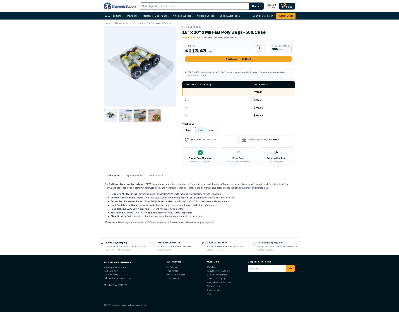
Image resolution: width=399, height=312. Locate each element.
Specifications (135, 175)
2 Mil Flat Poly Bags (121, 23)
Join (290, 268)
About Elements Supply (218, 271)
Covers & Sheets (206, 16)
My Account (172, 267)
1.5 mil (188, 130)
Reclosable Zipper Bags (156, 16)
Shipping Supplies (183, 16)
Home (107, 23)
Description (113, 175)
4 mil (211, 130)
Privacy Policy (213, 286)
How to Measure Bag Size (219, 282)
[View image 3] (140, 115)
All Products (115, 16)
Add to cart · (238, 59)
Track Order (172, 271)
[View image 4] (154, 115)
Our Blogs (211, 267)
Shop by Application (230, 16)
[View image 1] (110, 115)
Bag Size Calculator (263, 16)
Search (256, 6)
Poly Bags (133, 16)
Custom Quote (285, 16)
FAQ (209, 294)
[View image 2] (125, 115)
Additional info (157, 175)
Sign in (271, 6)
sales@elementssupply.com (117, 278)
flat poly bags (159, 184)
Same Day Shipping (216, 278)
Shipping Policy (214, 290)
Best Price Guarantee (217, 275)
